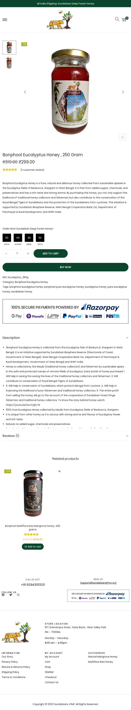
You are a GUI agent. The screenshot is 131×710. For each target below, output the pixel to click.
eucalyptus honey (95, 287)
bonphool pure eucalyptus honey (64, 287)
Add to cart (51, 253)
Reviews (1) (11, 436)
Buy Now (65, 267)
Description (11, 338)
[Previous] (25, 92)
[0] (124, 20)
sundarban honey (21, 291)
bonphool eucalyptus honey (26, 287)
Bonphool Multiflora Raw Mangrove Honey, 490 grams (32, 527)
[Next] (123, 92)
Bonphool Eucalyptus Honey (31, 282)
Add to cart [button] (34, 546)
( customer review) (32, 170)
